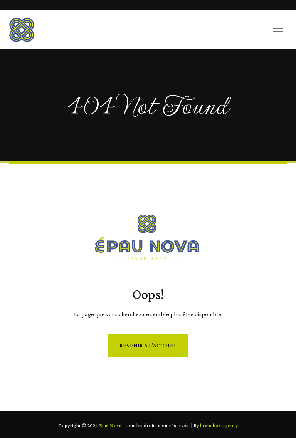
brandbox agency (219, 425)
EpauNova (110, 425)
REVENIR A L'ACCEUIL (148, 345)
